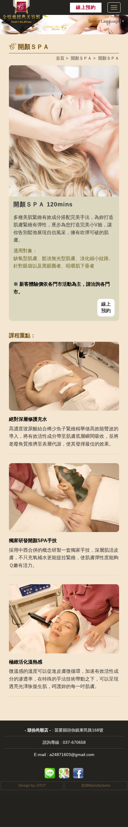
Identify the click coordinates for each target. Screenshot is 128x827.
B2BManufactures (96, 785)
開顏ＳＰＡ (81, 58)
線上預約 (86, 7)
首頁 (60, 58)
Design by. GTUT (32, 785)
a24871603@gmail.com (71, 754)
